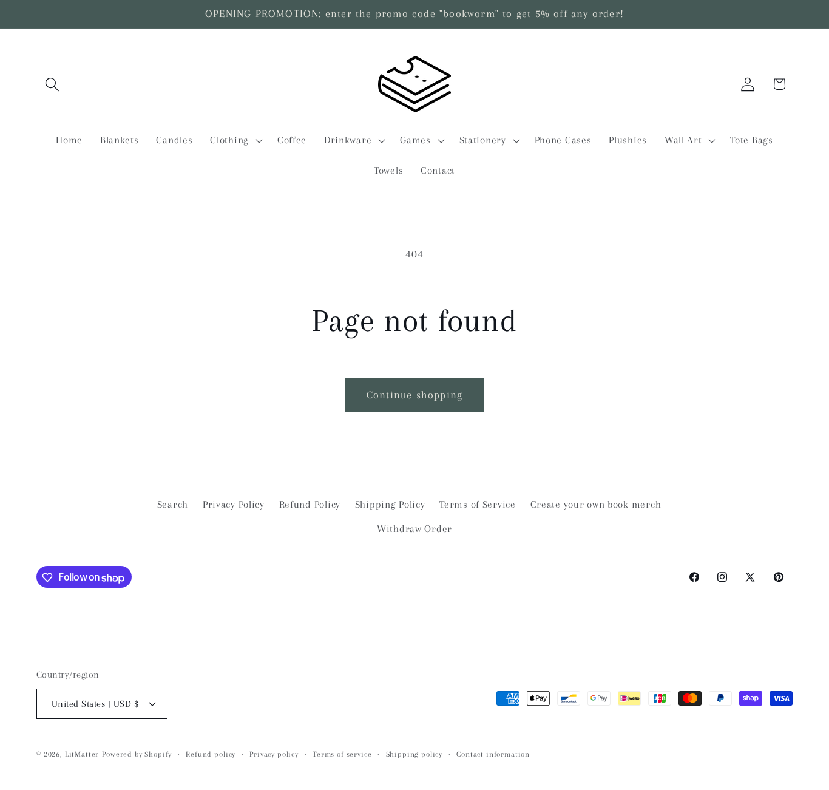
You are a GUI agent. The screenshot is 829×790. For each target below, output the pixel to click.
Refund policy (210, 753)
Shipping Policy (390, 504)
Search (172, 504)
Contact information (493, 753)
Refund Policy (309, 504)
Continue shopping (414, 395)
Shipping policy (414, 753)
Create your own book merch (596, 504)
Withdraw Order (414, 528)
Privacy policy (274, 753)
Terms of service (342, 753)
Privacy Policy (234, 504)
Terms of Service (477, 504)
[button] (52, 84)
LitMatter (82, 753)
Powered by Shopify (137, 753)
